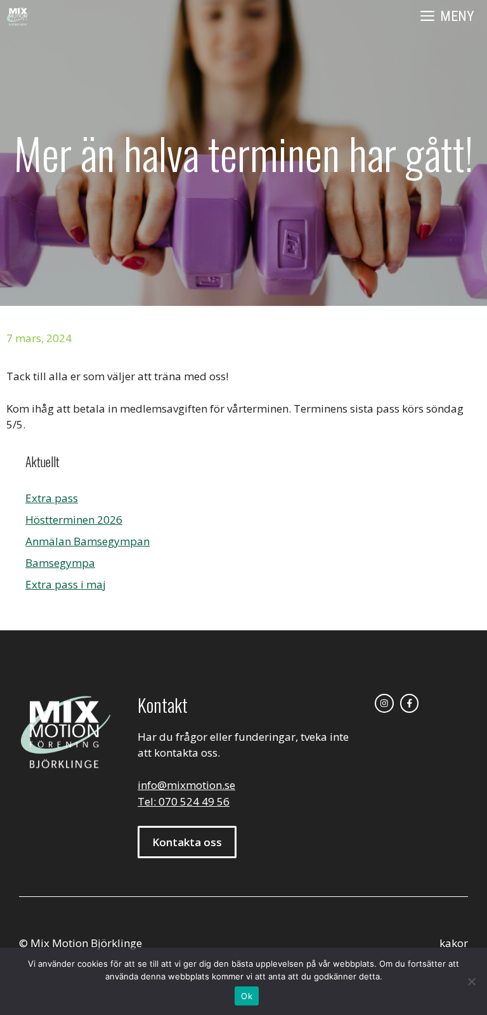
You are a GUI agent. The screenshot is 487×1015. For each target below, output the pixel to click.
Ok (246, 996)
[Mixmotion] (18, 16)
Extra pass (51, 498)
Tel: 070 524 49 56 (184, 801)
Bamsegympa (60, 562)
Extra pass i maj (65, 584)
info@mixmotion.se (186, 785)
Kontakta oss (187, 842)
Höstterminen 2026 (73, 519)
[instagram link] (384, 703)
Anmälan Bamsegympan (87, 541)
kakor (453, 943)
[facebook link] (409, 703)
